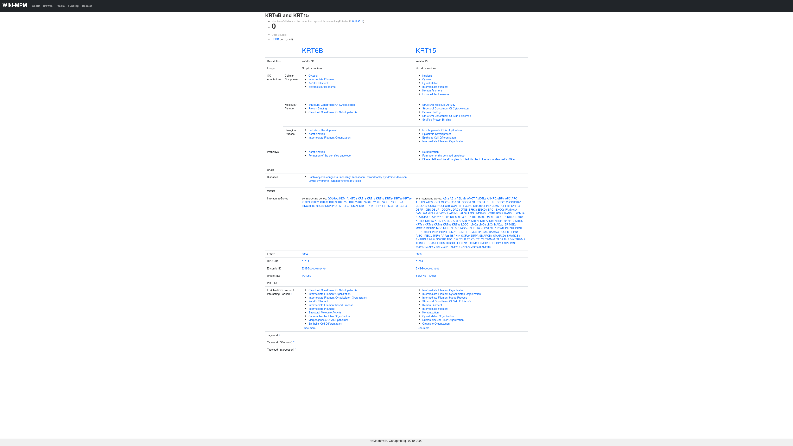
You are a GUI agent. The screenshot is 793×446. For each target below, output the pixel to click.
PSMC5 (472, 232)
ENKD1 (482, 209)
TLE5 (499, 239)
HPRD (275, 39)
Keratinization (317, 134)
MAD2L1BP (501, 224)
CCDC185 (515, 202)
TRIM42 (520, 239)
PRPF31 (433, 232)
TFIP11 (378, 206)
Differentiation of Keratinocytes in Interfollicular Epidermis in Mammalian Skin (468, 159)
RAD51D (483, 232)
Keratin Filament (318, 83)
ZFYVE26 (434, 247)
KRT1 (468, 217)
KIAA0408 (422, 217)
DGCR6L (447, 209)
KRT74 (466, 221)
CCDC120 (502, 202)
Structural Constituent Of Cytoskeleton (332, 105)
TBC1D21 (452, 239)
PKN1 (518, 228)
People (60, 6)
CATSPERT (489, 202)
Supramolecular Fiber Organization (329, 316)
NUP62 (329, 206)
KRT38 (380, 202)
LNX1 (490, 224)
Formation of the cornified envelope (330, 155)
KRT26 (407, 198)
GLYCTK (441, 213)
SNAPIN (421, 239)
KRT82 (429, 224)
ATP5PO (431, 202)
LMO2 (474, 224)
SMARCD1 (499, 235)
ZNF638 (476, 247)
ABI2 (446, 198)
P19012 (431, 276)
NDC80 (320, 206)
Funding (73, 6)
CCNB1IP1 (457, 206)
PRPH (443, 232)
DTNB (464, 209)
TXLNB (472, 243)
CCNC (468, 206)
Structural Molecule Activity (438, 105)
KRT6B (312, 50)
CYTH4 (515, 206)
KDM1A (344, 198)
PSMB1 (462, 232)
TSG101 (431, 243)
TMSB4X (509, 239)
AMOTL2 (481, 198)
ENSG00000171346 (427, 268)
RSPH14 (455, 235)
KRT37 (371, 202)
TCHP (462, 239)
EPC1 (491, 209)
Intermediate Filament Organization (329, 137)
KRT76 (475, 221)
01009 (419, 261)
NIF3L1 (455, 228)
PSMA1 (452, 232)
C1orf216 (450, 202)
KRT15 (426, 50)
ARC (514, 198)
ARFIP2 (420, 202)
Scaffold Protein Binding (436, 119)
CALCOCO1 (464, 202)
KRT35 (353, 202)
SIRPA (474, 235)
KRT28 (315, 202)
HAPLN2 (452, 213)
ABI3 (453, 198)
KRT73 (457, 221)
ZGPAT (445, 247)
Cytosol (313, 75)
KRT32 (333, 202)
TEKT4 (471, 239)
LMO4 (482, 224)
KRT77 (484, 221)
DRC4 (456, 209)
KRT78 (493, 221)
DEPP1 (420, 209)
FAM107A (511, 209)
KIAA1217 (435, 217)
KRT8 (510, 221)
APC (508, 198)
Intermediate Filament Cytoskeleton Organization (338, 297)
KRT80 (519, 221)
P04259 (306, 276)
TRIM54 (388, 206)
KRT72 (448, 221)
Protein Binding (318, 108)
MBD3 (512, 224)
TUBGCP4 (400, 206)
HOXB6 (491, 213)
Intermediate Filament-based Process (331, 305)
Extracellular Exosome (322, 87)
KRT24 (389, 198)
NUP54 (485, 228)
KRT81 (420, 224)
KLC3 (453, 217)
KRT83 (438, 224)
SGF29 (465, 235)
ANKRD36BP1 (495, 198)
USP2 (505, 243)
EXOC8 (500, 209)
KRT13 (362, 198)
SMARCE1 (513, 235)
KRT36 (362, 202)
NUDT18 (475, 228)
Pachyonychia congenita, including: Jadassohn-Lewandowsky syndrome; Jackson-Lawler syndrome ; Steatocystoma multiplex (358, 179)
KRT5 (510, 217)
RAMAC (494, 232)
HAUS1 (462, 213)
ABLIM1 (461, 198)
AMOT (471, 198)
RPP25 (445, 235)
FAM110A (421, 213)
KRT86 (456, 224)
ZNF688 (486, 247)
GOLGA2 (333, 198)
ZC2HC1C (422, 247)
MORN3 (430, 228)
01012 (305, 261)
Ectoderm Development (323, 130)
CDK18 (477, 206)
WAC (513, 243)
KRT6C (429, 221)
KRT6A (519, 217)
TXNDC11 (484, 243)
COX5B (496, 206)
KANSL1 (509, 213)
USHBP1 (496, 243)
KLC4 (460, 217)
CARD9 (476, 202)
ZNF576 (465, 247)
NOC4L (464, 228)
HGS (471, 213)
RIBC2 (428, 235)
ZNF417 (455, 247)
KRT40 (399, 202)
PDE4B (346, 206)
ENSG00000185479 (313, 268)
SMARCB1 (357, 206)
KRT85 (447, 224)
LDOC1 (465, 224)
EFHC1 (473, 209)
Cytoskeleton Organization (438, 316)
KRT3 (503, 217)
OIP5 (338, 206)
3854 (305, 254)
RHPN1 (513, 232)
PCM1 (500, 228)
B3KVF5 (421, 276)
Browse (47, 6)
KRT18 (476, 217)
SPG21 (431, 239)
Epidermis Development (436, 134)
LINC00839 (308, 206)
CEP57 (486, 206)
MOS (439, 228)
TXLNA (463, 243)
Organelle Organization (436, 323)
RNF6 (436, 235)
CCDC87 (433, 206)
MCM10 (420, 228)
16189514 (357, 21)
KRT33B (343, 202)
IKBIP (499, 213)
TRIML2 (420, 243)
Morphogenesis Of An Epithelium (442, 130)
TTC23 (441, 243)
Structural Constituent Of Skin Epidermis (333, 112)
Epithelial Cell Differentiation (439, 137)
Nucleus (427, 75)
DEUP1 (436, 209)
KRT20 (494, 217)
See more (310, 328)
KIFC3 (353, 198)
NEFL (446, 228)
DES (428, 209)
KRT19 (380, 198)
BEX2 (440, 202)
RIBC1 (420, 235)
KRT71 (439, 221)
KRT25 (398, 198)
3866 (418, 254)
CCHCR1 (444, 206)
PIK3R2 (509, 228)
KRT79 (502, 221)
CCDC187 (421, 206)
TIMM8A (490, 239)
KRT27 (306, 202)
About (36, 6)
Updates (87, 6)
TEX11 (369, 206)
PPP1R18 (421, 232)
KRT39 (390, 202)
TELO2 (480, 239)
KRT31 (324, 202)
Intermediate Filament (322, 79)
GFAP (432, 213)
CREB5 (505, 206)
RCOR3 (504, 232)
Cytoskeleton (430, 83)
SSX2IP (441, 239)
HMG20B (480, 213)
